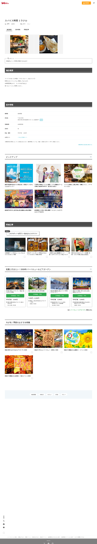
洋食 (57, 394)
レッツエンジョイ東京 (12, 537)
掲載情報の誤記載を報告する (85, 144)
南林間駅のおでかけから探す (54, 537)
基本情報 (9, 104)
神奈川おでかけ (35, 537)
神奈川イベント (43, 537)
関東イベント (28, 537)
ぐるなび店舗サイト (22, 137)
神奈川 (42, 394)
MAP (41, 119)
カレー (64, 394)
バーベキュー (74, 310)
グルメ (49, 394)
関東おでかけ (21, 537)
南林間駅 (34, 394)
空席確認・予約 (15, 295)
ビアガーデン (82, 310)
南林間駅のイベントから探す (67, 537)
